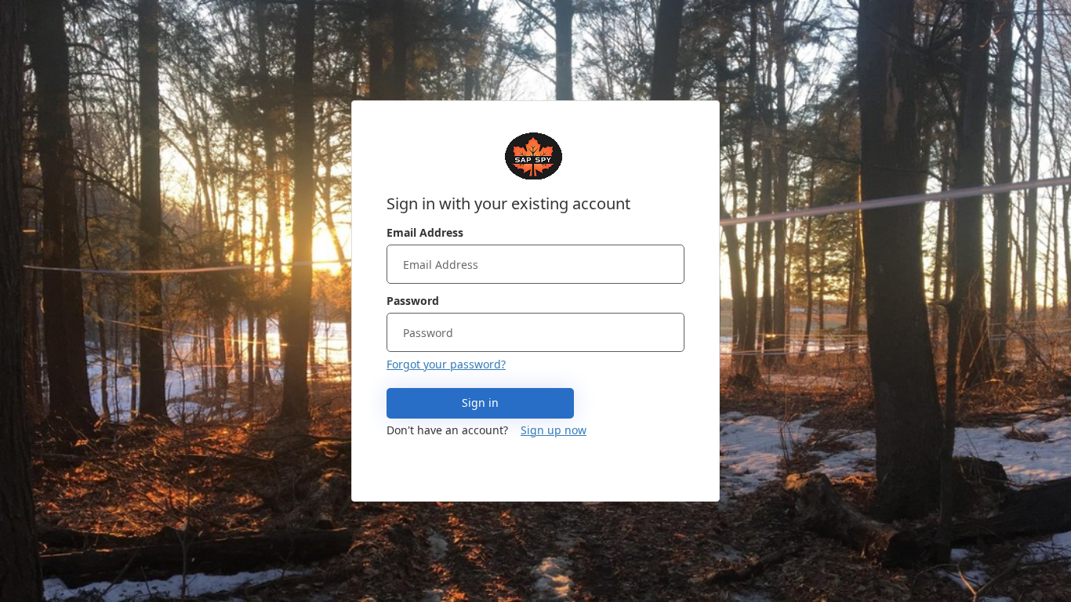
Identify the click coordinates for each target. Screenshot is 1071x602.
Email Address (425, 232)
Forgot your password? (446, 364)
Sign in (480, 402)
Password (413, 300)
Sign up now (553, 429)
